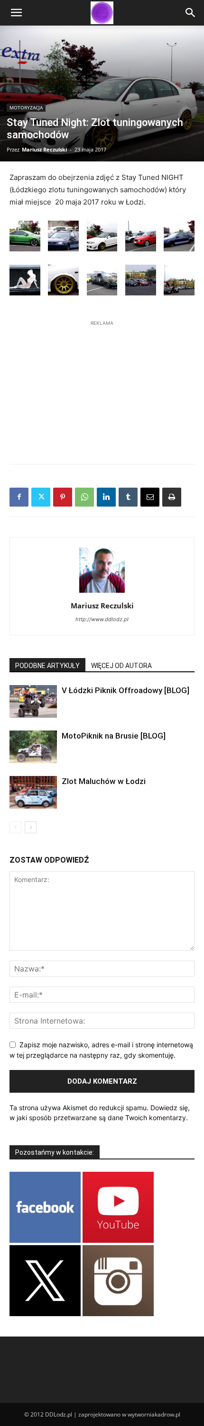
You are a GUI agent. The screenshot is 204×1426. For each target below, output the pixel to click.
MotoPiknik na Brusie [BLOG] (114, 735)
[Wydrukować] (171, 497)
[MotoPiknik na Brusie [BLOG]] (33, 747)
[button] (16, 13)
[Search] (190, 13)
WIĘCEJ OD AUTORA (121, 665)
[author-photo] (102, 592)
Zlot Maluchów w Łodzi (104, 781)
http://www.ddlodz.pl (102, 619)
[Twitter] (40, 497)
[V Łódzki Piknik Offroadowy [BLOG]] (33, 701)
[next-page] (31, 827)
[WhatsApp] (84, 497)
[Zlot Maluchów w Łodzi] (33, 792)
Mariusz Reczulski (44, 149)
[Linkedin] (106, 497)
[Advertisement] (102, 387)
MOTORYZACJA (26, 107)
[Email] (149, 497)
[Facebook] (18, 497)
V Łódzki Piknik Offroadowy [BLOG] (125, 690)
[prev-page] (15, 827)
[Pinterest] (62, 497)
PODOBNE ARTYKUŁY (47, 665)
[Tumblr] (128, 497)
